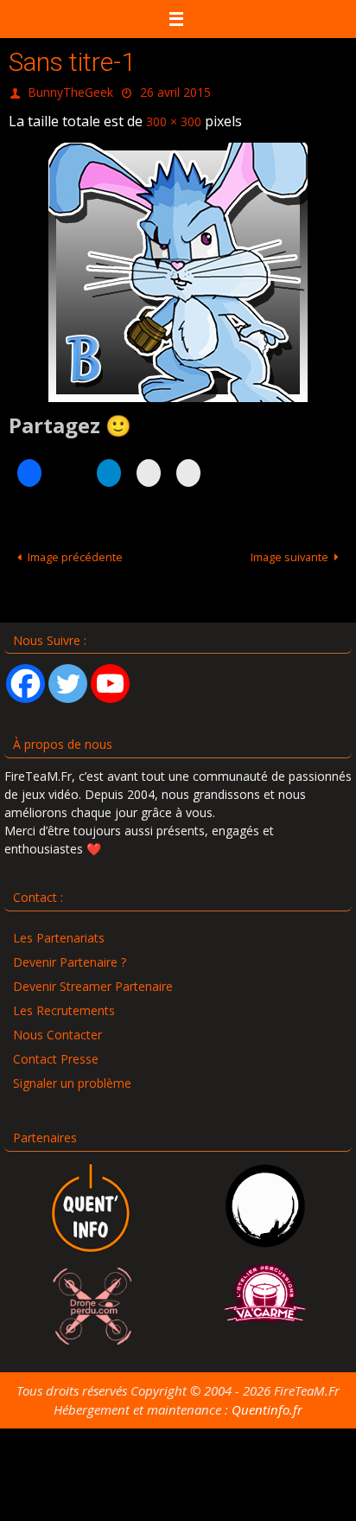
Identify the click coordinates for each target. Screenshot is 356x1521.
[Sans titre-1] (178, 264)
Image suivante (289, 549)
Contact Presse (56, 1051)
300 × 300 (173, 115)
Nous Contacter (57, 1027)
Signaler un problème (72, 1075)
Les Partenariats (59, 930)
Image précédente (75, 549)
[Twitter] (67, 675)
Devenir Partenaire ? (69, 954)
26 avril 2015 (175, 90)
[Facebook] (25, 675)
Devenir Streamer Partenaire (93, 978)
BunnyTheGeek (70, 90)
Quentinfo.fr (267, 1401)
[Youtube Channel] (110, 675)
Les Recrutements (64, 1002)
